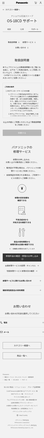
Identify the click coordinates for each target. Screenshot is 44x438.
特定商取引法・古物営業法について (22, 408)
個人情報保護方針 (31, 400)
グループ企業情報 (34, 387)
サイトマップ (29, 394)
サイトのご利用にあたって (22, 397)
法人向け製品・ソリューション (15, 387)
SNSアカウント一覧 (17, 394)
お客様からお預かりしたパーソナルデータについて (22, 406)
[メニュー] (3, 2)
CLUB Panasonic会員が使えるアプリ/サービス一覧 (22, 391)
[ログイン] (40, 2)
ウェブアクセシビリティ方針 (15, 400)
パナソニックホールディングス (22, 411)
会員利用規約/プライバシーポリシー (22, 403)
